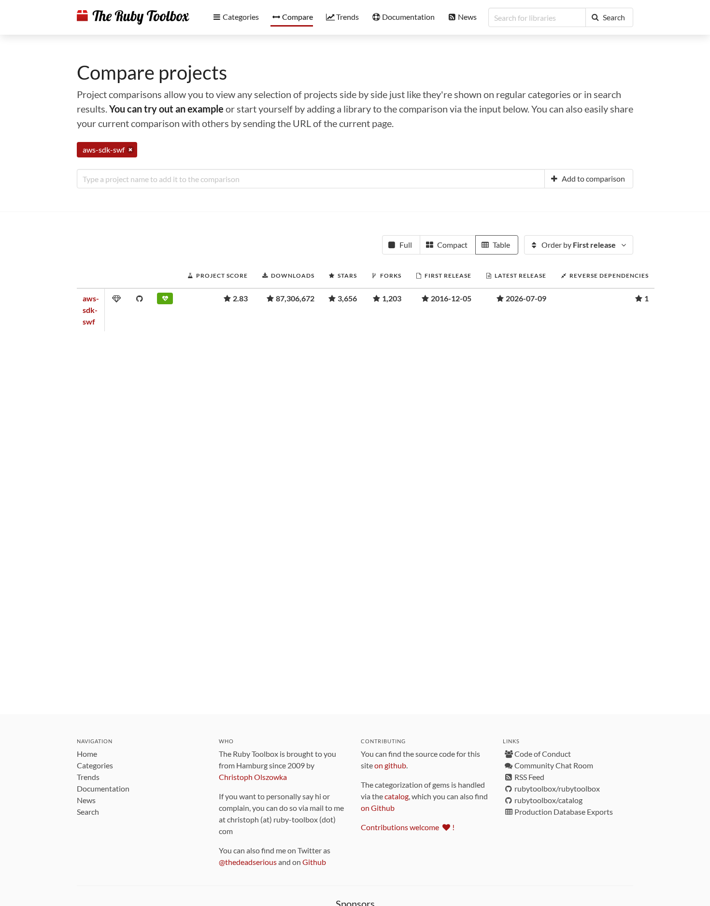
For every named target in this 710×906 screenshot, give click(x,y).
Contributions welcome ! (407, 827)
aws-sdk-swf (91, 310)
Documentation (103, 788)
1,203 (391, 298)
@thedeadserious (248, 861)
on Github (378, 807)
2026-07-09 (526, 298)
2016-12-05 (451, 298)
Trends (88, 776)
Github (314, 861)
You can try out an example (166, 108)
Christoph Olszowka (253, 776)
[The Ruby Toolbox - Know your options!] (133, 17)
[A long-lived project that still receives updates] (165, 300)
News (86, 800)
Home (87, 753)
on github (390, 765)
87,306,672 (295, 298)
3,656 (347, 298)
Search (88, 811)
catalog (396, 796)
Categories (95, 765)
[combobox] (311, 178)
